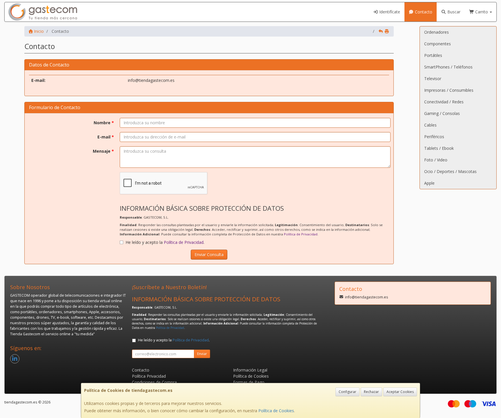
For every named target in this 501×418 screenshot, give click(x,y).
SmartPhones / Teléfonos (448, 67)
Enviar (202, 353)
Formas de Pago (248, 382)
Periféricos (434, 136)
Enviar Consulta (209, 254)
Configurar (347, 391)
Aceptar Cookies (400, 391)
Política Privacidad (149, 376)
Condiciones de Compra (154, 382)
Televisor (432, 78)
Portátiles (433, 55)
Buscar (453, 12)
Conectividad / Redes (444, 102)
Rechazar (371, 391)
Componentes (437, 43)
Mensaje (103, 151)
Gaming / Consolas (442, 113)
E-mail (105, 137)
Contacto (423, 12)
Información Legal (250, 370)
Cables (430, 125)
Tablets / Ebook (439, 148)
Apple (429, 183)
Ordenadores (436, 32)
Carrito (481, 12)
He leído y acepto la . (165, 242)
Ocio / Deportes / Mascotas (450, 171)
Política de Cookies (276, 410)
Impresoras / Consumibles (448, 90)
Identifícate (389, 12)
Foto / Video (435, 160)
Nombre (104, 122)
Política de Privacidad (300, 234)
